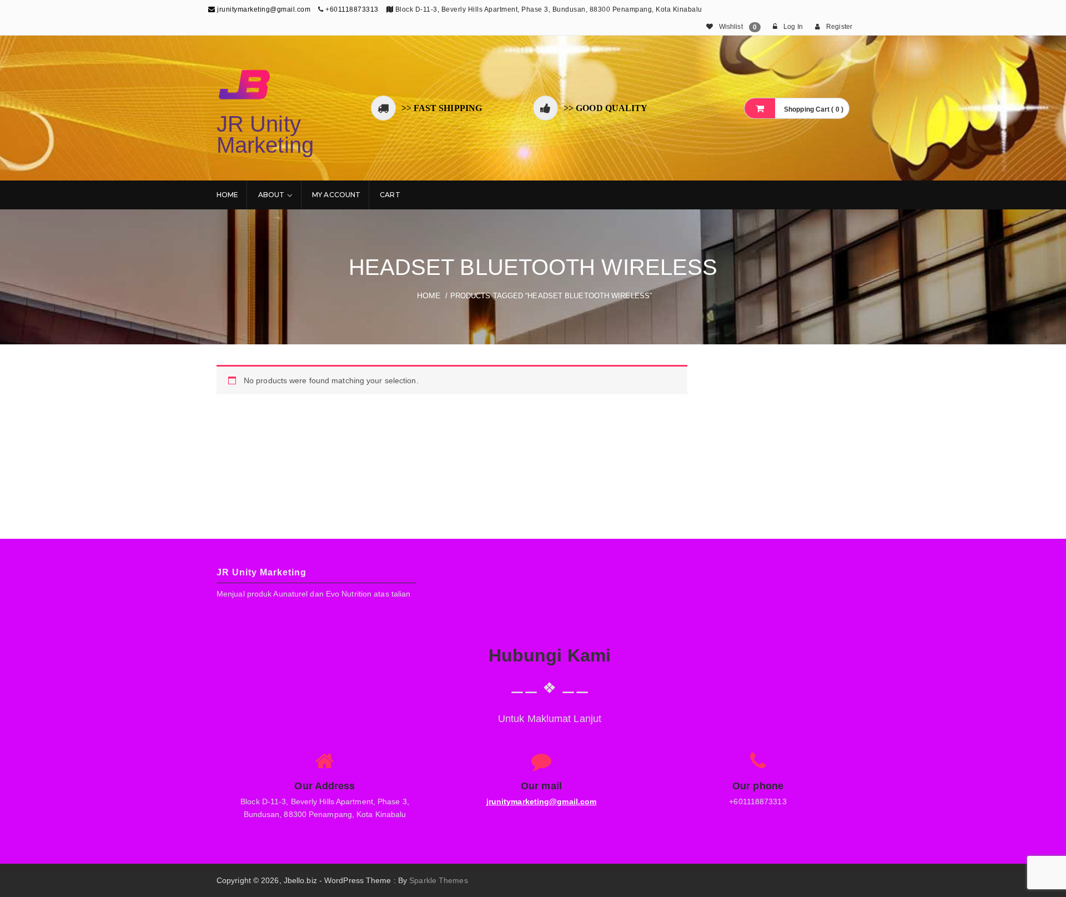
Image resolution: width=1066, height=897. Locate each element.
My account (336, 195)
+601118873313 (352, 9)
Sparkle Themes (438, 880)
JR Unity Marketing (265, 134)
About (271, 195)
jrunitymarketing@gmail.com (262, 9)
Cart (390, 195)
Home (227, 195)
